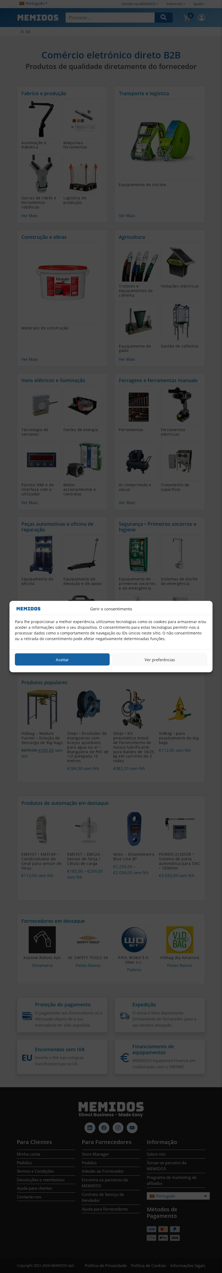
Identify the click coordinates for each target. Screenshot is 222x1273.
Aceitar (62, 659)
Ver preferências (160, 659)
